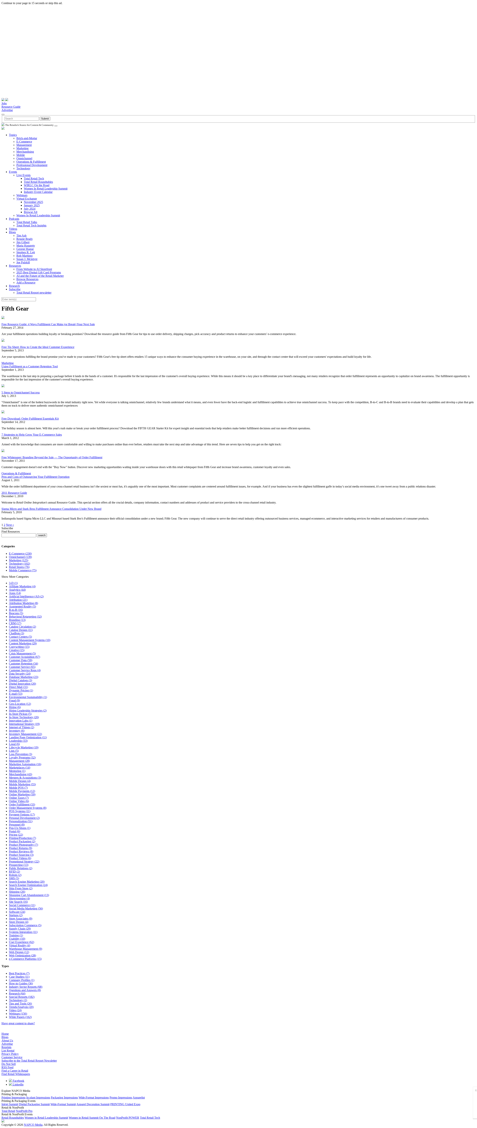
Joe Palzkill (23, 262)
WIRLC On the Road (36, 185)
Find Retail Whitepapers (15, 1074)
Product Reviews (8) (21, 851)
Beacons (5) (16, 613)
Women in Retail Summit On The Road (92, 1117)
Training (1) (16, 935)
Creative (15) (16, 650)
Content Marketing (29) (23, 643)
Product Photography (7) (23, 844)
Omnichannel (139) (20, 557)
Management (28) (19, 760)
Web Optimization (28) (22, 955)
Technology (23, 168)
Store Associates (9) (20, 918)
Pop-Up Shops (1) (19, 828)
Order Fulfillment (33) (22, 804)
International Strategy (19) (24, 724)
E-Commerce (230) (20, 553)
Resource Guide (10, 106)
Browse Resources (27, 279)
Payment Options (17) (22, 814)
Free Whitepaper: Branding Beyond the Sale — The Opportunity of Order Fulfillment (51, 457)
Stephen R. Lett (25, 252)
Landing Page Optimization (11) (28, 737)
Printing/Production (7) (22, 838)
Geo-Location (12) (20, 703)
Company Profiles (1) (21, 980)
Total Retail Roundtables (38, 181)
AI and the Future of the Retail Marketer (40, 275)
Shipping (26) (17, 891)
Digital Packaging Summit (34, 1104)
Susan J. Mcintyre (26, 259)
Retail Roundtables (12, 1117)
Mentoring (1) (17, 771)
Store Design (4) (18, 922)
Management (24, 145)
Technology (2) (18, 1000)
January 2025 (32, 205)
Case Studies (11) (19, 976)
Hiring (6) (15, 707)
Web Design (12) (19, 952)
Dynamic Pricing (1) (21, 690)
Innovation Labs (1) (20, 720)
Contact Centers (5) (20, 636)
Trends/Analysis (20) (21, 1007)
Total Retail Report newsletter (33, 292)
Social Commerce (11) (22, 905)
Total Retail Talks (26, 222)
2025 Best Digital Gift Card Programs (38, 272)
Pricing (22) (16, 834)
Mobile (20, 155)
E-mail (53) (15, 693)
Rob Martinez (24, 255)
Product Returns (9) (20, 848)
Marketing (22, 148)
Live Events (23, 175)
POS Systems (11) (19, 811)
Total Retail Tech (34, 178)
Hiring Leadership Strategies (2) (28, 710)
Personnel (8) (17, 824)
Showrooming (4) (19, 898)
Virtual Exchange (26, 198)
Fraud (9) (14, 700)
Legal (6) (14, 744)
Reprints (6, 1047)
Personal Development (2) (24, 817)
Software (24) (17, 911)
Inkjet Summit (9, 1104)
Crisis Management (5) (22, 653)
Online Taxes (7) (19, 797)
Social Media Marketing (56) (26, 908)
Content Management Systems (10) (29, 640)
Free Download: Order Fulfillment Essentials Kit (30, 418)
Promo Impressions (121, 1097)
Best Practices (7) (19, 973)
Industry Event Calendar (38, 191)
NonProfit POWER (127, 1117)
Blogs (12, 232)
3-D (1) (13, 583)
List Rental (7, 1050)
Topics (13, 134)
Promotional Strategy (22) (24, 861)
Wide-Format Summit (63, 1104)
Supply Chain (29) (20, 928)
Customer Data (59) (20, 660)
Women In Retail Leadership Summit (45, 188)
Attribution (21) (18, 599)
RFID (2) (14, 871)
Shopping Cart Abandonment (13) (29, 895)
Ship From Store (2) (20, 888)
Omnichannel (24, 158)
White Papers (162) (20, 1017)
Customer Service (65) (22, 666)
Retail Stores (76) (19, 567)
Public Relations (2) (20, 868)
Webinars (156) (18, 1013)
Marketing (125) (18, 560)
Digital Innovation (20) (22, 683)
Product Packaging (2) (22, 841)
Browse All (30, 212)
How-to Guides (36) (21, 983)
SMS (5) (14, 878)
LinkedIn (17, 1084)
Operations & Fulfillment (31, 161)
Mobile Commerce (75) (23, 570)
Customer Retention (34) (23, 663)
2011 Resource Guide (14, 492)
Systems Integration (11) (23, 932)
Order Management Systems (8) (27, 807)
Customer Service (11, 1057)
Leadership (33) (18, 740)
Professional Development (31, 165)
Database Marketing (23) (23, 677)
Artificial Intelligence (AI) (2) (26, 596)
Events (13, 171)
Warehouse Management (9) (25, 948)
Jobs (4, 103)
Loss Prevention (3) (20, 754)
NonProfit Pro (24, 1111)
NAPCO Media (33, 1124)
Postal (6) (14, 831)
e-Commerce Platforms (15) (25, 958)
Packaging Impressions (64, 1097)
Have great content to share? (18, 1023)
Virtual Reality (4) (19, 945)
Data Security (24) (20, 673)
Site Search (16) (18, 901)
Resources (15, 265)
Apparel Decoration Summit (93, 1104)
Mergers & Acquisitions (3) (25, 777)
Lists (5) (14, 750)
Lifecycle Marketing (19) (23, 747)
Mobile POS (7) (18, 787)
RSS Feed (7, 1067)
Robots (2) (15, 875)
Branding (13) (17, 620)
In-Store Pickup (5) (20, 713)
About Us (7, 1040)
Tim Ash (21, 235)
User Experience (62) (21, 942)
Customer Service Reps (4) (25, 670)
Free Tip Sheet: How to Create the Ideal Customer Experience (37, 347)
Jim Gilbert (22, 242)
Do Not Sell (8, 1064)
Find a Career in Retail (14, 1070)
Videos (13, 228)
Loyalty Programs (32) (22, 757)
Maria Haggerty (25, 245)
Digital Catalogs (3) (20, 680)
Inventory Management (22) (25, 734)
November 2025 (33, 202)
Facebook (18, 1080)
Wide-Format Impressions (94, 1097)
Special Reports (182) (21, 996)
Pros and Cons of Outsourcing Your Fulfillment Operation (35, 476)
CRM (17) (15, 623)
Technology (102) (19, 563)
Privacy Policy (10, 1053)
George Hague (25, 249)
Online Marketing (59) (22, 794)
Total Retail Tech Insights (31, 225)
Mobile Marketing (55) (22, 784)
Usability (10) (17, 938)
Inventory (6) (16, 730)
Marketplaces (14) (19, 767)
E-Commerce (24, 141)
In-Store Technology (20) (24, 717)
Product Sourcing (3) (21, 854)
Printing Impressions (13, 1097)
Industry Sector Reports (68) (25, 986)
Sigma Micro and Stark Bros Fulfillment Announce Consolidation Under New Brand (51, 508)
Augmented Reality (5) (22, 606)
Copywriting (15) (19, 646)
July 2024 (29, 208)
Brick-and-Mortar (26, 138)
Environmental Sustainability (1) (28, 697)
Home (5, 1033)
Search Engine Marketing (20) (27, 881)
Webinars (21, 195)
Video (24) (15, 1010)
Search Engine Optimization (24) (28, 885)
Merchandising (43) (20, 774)
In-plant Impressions (38, 1097)
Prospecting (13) (18, 864)
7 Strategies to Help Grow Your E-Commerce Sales (31, 434)
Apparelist (139, 1097)
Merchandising (25, 151)
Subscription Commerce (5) (25, 925)
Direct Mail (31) (18, 687)
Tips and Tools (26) (20, 1003)
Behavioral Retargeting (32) (25, 616)
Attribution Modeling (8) (23, 603)
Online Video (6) (19, 801)
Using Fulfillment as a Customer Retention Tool (29, 366)
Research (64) (17, 993)
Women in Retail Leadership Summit (46, 1117)
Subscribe (14, 289)
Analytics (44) (17, 589)
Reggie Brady (24, 238)
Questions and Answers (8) (25, 990)
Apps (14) (15, 593)
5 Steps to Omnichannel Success (20, 392)
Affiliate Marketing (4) (22, 586)
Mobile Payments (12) (22, 791)
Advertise (7, 110)
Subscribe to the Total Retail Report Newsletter (29, 1060)
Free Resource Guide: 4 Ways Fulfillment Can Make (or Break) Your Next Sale (48, 324)
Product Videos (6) (20, 858)
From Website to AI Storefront (34, 269)
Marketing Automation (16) (25, 764)
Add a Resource (25, 282)
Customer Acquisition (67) (24, 656)
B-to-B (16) (16, 609)
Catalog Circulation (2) (22, 626)
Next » (10, 524)
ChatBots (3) (16, 633)
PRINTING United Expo (125, 1104)
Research (14, 285)
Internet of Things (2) (21, 727)
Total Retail (8, 1111)
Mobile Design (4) (20, 781)
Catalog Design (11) (21, 630)
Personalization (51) (20, 821)
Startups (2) (16, 915)
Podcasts (14, 218)
